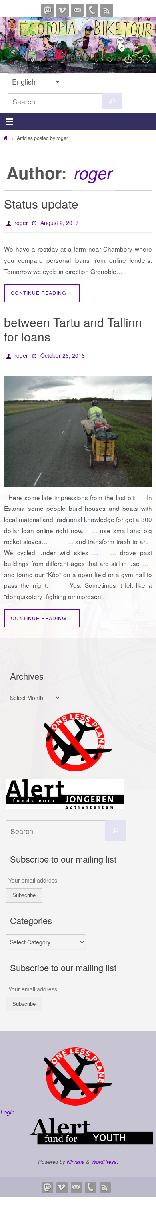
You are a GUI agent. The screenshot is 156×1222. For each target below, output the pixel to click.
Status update (41, 203)
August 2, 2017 (59, 222)
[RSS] (106, 10)
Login (7, 1107)
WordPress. (104, 1157)
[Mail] (77, 10)
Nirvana (75, 1157)
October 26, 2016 (62, 352)
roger (93, 172)
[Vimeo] (62, 10)
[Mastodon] (47, 10)
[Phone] (92, 10)
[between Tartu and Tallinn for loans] (78, 427)
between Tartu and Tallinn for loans (73, 327)
